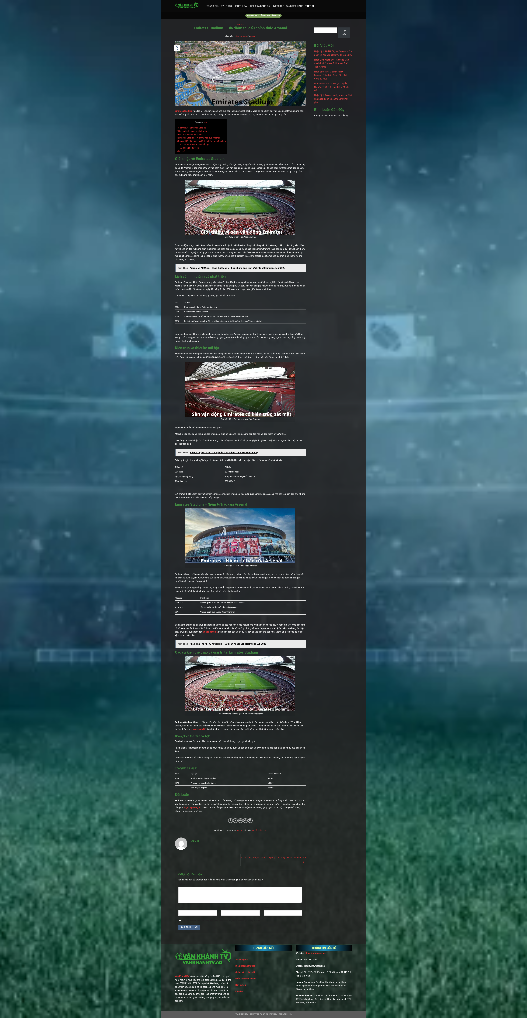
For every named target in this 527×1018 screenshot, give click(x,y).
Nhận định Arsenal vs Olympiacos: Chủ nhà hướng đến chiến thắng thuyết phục (333, 99)
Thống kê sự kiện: (189, 148)
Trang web (268, 908)
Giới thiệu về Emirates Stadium (191, 128)
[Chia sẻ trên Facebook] (230, 820)
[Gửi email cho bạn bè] (240, 820)
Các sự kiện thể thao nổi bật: (194, 144)
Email (224, 908)
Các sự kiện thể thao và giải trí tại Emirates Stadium (201, 141)
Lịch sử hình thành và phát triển (191, 131)
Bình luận (183, 884)
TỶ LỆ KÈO (226, 6)
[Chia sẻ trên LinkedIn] (250, 820)
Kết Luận (181, 151)
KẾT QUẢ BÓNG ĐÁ (260, 6)
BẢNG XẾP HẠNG (294, 6)
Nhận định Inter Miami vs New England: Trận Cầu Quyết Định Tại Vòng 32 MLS (330, 75)
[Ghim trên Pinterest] (245, 820)
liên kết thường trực (259, 830)
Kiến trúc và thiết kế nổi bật (189, 134)
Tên (180, 908)
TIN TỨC (309, 6)
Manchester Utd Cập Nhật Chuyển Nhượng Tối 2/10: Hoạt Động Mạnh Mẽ (331, 87)
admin (253, 36)
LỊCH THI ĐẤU (241, 6)
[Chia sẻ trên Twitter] (235, 820)
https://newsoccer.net (315, 953)
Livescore (278, 6)
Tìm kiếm (318, 25)
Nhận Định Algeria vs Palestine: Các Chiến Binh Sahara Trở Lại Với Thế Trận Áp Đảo (331, 63)
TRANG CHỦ (213, 6)
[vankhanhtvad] (188, 6)
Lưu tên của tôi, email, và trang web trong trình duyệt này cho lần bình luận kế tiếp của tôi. (221, 921)
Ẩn (205, 122)
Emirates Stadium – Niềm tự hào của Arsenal (198, 138)
